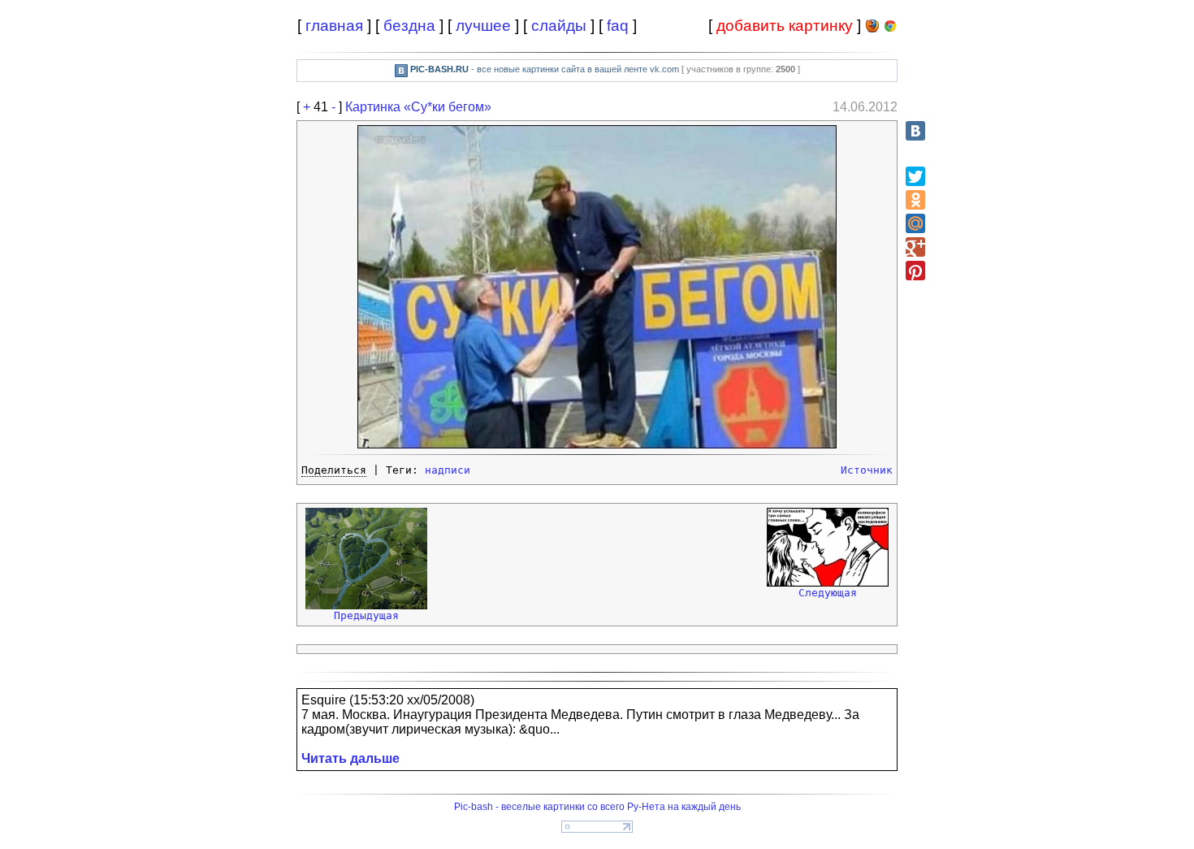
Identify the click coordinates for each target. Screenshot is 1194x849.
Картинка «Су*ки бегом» (418, 107)
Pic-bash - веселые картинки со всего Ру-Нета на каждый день (597, 806)
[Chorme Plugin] (890, 29)
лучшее (483, 25)
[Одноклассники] (915, 200)
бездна (409, 25)
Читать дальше (350, 758)
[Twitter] (915, 176)
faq (618, 25)
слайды (558, 25)
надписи (447, 470)
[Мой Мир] (915, 223)
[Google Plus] (915, 247)
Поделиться (333, 470)
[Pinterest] (915, 270)
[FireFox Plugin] (872, 29)
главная (334, 25)
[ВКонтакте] (915, 131)
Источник (867, 470)
